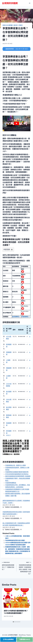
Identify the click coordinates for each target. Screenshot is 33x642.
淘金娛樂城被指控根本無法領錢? (15, 540)
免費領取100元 (24, 639)
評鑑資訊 (21, 25)
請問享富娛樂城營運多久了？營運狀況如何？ (8, 566)
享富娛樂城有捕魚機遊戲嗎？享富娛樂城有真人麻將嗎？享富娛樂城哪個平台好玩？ (25, 568)
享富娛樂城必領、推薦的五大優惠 (15, 465)
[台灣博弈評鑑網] (10, 3)
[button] (12, 95)
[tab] (13, 621)
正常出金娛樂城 (8, 639)
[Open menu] (29, 3)
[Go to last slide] (4, 604)
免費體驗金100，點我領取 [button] (11, 454)
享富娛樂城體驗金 (10, 483)
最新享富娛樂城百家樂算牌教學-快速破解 (17, 476)
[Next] (28, 604)
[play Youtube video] (16, 123)
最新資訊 (16, 25)
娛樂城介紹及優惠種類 (8, 25)
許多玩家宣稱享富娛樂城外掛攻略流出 (16, 474)
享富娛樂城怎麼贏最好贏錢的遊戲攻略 (16, 472)
